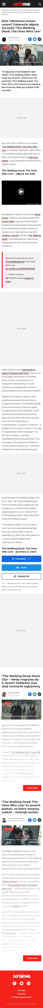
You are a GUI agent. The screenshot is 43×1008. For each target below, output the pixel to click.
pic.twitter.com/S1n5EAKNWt (20, 269)
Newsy (14, 10)
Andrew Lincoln (10, 235)
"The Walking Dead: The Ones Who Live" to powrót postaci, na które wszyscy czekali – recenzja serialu (21, 807)
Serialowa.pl (6, 10)
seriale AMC (6, 587)
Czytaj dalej (32, 788)
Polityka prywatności (21, 997)
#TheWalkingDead (15, 262)
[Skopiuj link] (39, 39)
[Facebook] (14, 984)
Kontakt (21, 990)
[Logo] (21, 976)
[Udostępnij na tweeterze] (34, 39)
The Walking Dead (19, 587)
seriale (35, 583)
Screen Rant (8, 221)
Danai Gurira (26, 583)
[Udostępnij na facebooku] (30, 39)
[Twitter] (21, 984)
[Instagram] (28, 984)
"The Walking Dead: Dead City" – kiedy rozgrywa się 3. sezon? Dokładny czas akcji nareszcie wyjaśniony (21, 681)
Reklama (21, 994)
